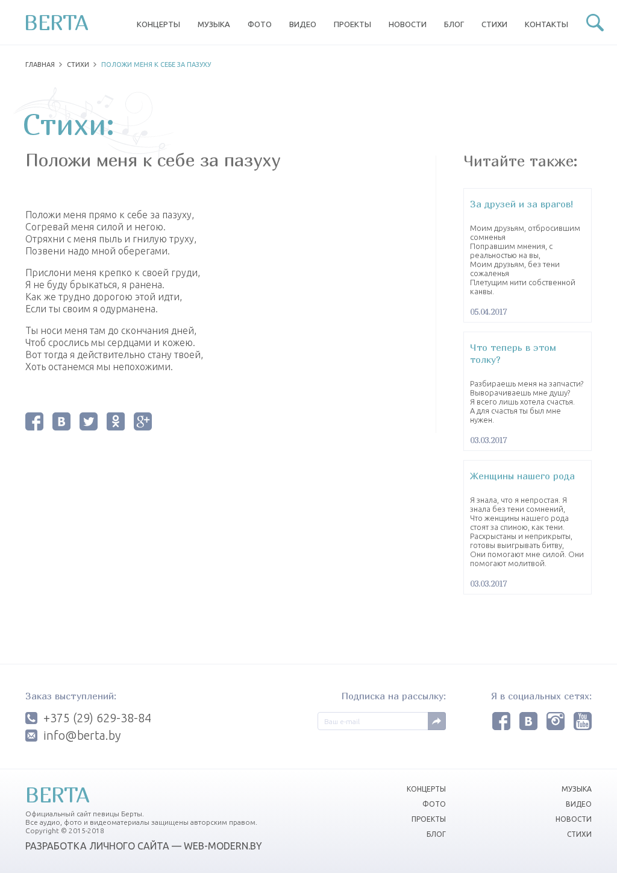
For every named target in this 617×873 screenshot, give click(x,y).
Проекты (352, 24)
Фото (260, 24)
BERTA (56, 22)
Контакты (546, 24)
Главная (40, 64)
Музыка (214, 24)
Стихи (494, 24)
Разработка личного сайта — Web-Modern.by (143, 845)
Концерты (158, 24)
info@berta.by (82, 736)
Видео (302, 24)
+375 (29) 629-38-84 (97, 718)
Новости (408, 24)
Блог (454, 24)
